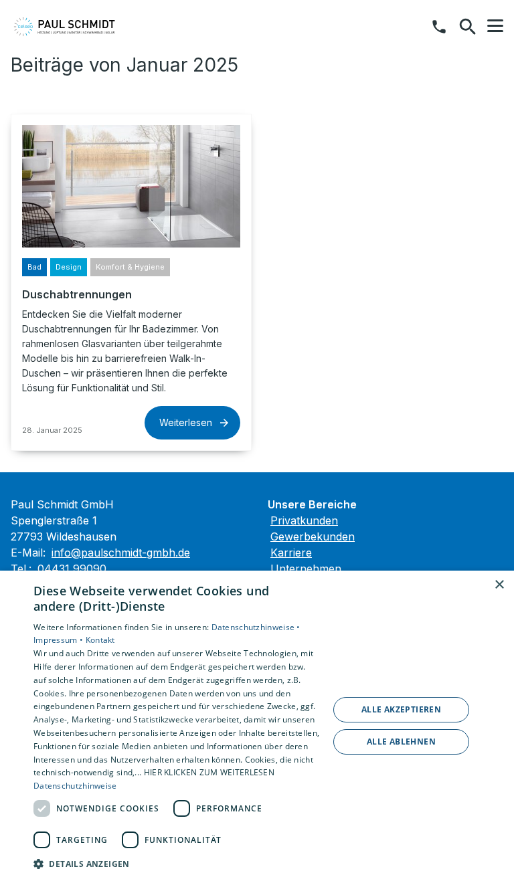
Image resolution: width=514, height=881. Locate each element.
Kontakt (100, 640)
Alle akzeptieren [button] (401, 709)
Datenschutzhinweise (75, 785)
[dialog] (257, 726)
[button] (495, 26)
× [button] (499, 585)
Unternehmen (305, 568)
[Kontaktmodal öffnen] (439, 27)
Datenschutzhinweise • (256, 627)
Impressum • (59, 640)
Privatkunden (304, 520)
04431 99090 (71, 568)
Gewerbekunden (312, 536)
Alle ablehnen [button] (401, 741)
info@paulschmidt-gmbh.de (121, 552)
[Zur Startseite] (80, 27)
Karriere (291, 552)
